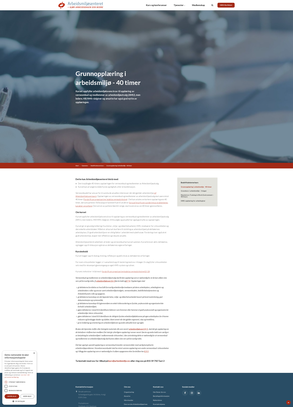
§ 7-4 (128, 281)
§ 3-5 (146, 351)
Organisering (129, 392)
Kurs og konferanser (156, 5)
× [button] (34, 353)
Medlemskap (198, 5)
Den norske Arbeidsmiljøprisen (135, 404)
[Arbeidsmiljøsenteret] (80, 5)
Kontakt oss (158, 387)
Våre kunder (128, 400)
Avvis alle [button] (27, 396)
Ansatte (127, 396)
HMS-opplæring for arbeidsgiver (193, 201)
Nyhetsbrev (157, 400)
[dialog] (19, 378)
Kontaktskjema (159, 404)
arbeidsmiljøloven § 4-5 (138, 329)
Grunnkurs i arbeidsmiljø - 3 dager (194, 191)
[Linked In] (199, 393)
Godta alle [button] (11, 396)
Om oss (127, 387)
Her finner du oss (159, 392)
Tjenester (179, 5)
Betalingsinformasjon (161, 396)
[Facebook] (185, 393)
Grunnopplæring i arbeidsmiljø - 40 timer (196, 187)
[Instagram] (192, 393)
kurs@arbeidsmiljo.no (119, 361)
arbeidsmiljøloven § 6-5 (105, 281)
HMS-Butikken (226, 5)
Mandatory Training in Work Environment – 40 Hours (197, 196)
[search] (212, 5)
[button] (19, 401)
